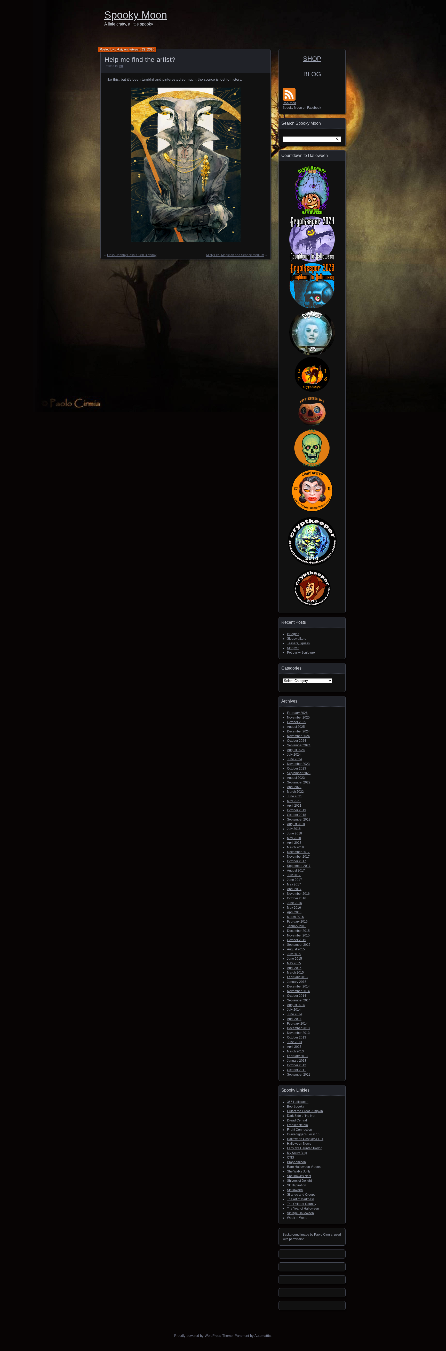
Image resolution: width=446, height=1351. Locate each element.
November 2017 (298, 856)
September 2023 (298, 773)
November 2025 (298, 717)
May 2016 (294, 907)
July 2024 (294, 754)
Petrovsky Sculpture (301, 652)
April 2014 (294, 1019)
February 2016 (297, 921)
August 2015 (296, 949)
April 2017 (294, 889)
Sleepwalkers (296, 638)
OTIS (290, 1157)
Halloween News (299, 1143)
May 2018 (294, 838)
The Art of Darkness (300, 1199)
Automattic (262, 1336)
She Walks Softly (298, 1171)
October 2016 (296, 898)
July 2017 (294, 875)
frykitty (119, 49)
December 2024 (298, 731)
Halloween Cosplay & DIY (305, 1139)
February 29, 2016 (141, 49)
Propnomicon (296, 1162)
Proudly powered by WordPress (197, 1336)
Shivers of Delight (299, 1181)
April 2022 (294, 787)
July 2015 (294, 954)
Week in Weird (297, 1218)
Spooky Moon (135, 15)
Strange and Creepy (301, 1194)
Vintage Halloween (300, 1213)
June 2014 (294, 1014)
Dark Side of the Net (301, 1116)
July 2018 (294, 829)
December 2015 (298, 931)
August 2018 (296, 824)
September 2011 (298, 1074)
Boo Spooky (295, 1106)
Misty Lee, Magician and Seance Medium (235, 255)
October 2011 (296, 1070)
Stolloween (295, 1190)
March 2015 (295, 972)
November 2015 (298, 935)
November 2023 (298, 764)
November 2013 (298, 1033)
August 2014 (296, 1005)
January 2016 (296, 926)
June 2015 (294, 958)
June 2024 (294, 759)
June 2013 (294, 1042)
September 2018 (298, 819)
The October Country (301, 1204)
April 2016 (294, 912)
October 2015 (296, 940)
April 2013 (294, 1047)
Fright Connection (299, 1130)
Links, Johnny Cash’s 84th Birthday (131, 255)
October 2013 (296, 1037)
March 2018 (295, 847)
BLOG (312, 74)
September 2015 (298, 945)
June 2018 (294, 833)
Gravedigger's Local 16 (303, 1134)
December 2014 (298, 986)
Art (121, 66)
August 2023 (296, 778)
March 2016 (295, 917)
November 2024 (298, 736)
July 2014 (294, 1009)
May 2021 (294, 801)
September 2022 (298, 782)
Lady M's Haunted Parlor (304, 1148)
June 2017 (294, 880)
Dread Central (297, 1120)
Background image (296, 1234)
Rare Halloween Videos (304, 1167)
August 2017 (296, 870)
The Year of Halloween (303, 1208)
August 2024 (296, 750)
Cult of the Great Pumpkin (305, 1111)
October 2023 (296, 768)
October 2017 (296, 861)
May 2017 (294, 884)
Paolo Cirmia (323, 1234)
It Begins (293, 634)
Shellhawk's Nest (299, 1176)
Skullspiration (296, 1185)
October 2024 (296, 740)
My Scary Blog (297, 1153)
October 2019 (296, 810)
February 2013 (297, 1056)
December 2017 (298, 852)
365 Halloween (297, 1102)
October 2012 (296, 1065)
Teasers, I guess (298, 643)
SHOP (312, 58)
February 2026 (297, 713)
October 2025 (296, 722)
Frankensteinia (297, 1125)
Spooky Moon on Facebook (302, 107)
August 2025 (296, 727)
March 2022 (295, 791)
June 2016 (294, 903)
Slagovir (293, 648)
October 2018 (296, 815)
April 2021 (294, 805)
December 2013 (298, 1028)
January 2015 (296, 982)
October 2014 (296, 996)
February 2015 (297, 977)
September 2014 (298, 1000)
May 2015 (294, 963)
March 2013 (295, 1051)
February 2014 (297, 1023)
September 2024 (298, 745)
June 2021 (294, 796)
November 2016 (298, 894)
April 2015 (294, 968)
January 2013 (296, 1060)
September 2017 (298, 866)
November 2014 (298, 991)
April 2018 (294, 843)
